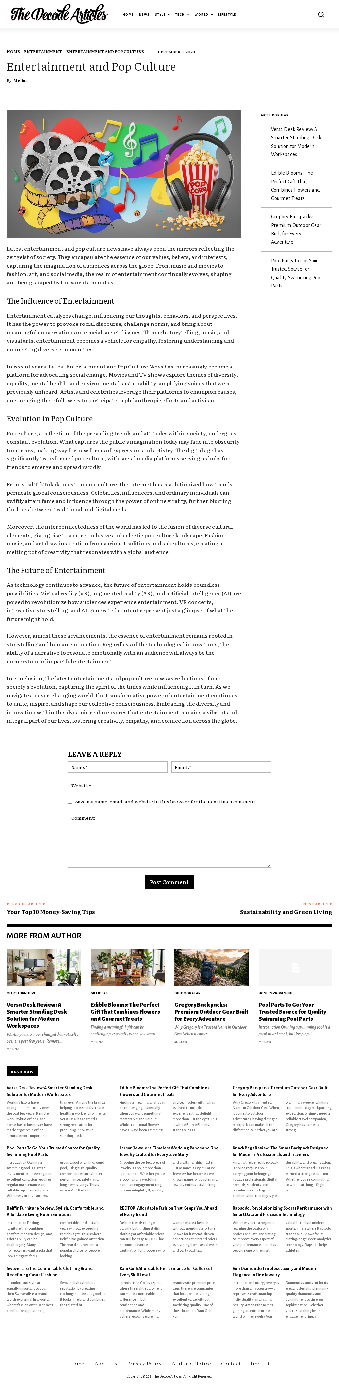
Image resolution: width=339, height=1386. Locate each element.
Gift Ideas (99, 993)
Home (13, 51)
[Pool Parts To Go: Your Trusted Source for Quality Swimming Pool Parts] (296, 967)
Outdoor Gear (187, 993)
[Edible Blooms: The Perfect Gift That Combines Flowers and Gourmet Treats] (128, 967)
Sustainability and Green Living (286, 912)
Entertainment (43, 51)
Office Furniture (21, 993)
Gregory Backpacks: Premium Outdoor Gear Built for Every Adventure (211, 1012)
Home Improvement (276, 993)
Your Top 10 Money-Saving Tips (51, 912)
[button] (321, 14)
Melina (20, 80)
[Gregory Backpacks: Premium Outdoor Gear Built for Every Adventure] (211, 967)
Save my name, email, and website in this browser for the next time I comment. (166, 801)
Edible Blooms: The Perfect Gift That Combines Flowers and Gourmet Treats (125, 1012)
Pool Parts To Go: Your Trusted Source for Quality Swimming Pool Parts (292, 1012)
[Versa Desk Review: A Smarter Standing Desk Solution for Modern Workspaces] (44, 967)
